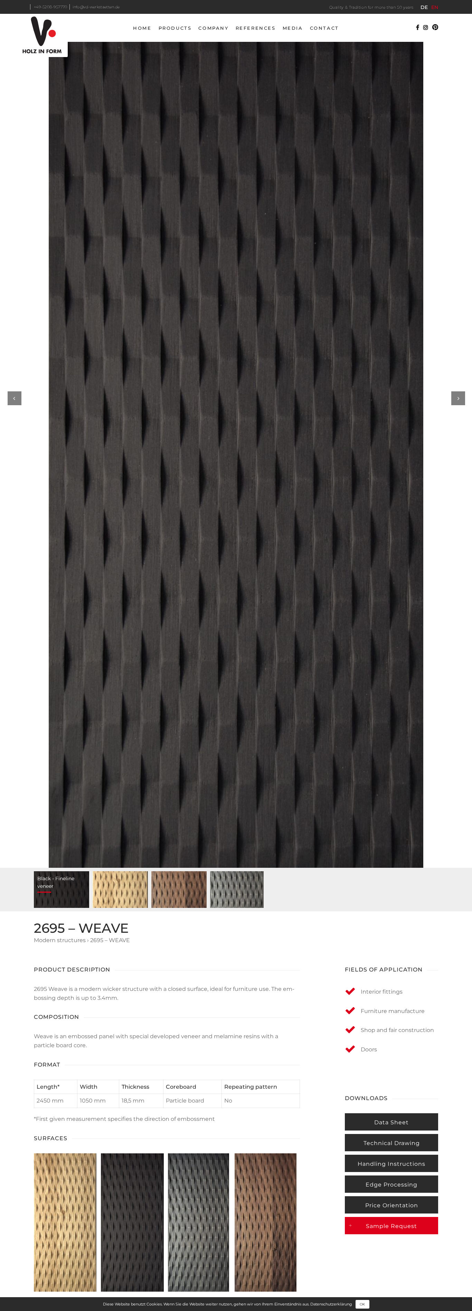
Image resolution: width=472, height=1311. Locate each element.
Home (142, 28)
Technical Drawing (392, 1143)
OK (362, 1304)
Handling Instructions (391, 1164)
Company (213, 28)
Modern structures (60, 940)
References (256, 28)
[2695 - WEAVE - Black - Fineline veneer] (236, 455)
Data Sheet (391, 1122)
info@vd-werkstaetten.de (96, 6)
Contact (324, 28)
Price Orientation (391, 1205)
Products (175, 28)
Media (293, 28)
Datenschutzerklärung (331, 1303)
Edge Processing (391, 1184)
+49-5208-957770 (50, 6)
